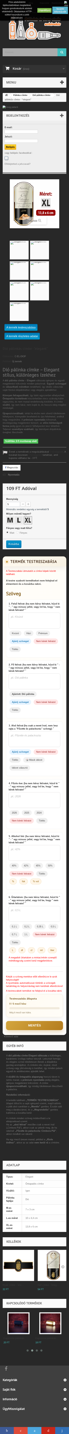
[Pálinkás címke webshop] (34, 28)
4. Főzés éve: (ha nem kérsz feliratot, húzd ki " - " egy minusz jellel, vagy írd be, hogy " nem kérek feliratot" (34, 786)
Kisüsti (15, 633)
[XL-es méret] (28, 521)
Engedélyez (44, 10)
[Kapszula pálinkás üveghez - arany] (47, 1323)
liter (52, 950)
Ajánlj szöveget (20, 641)
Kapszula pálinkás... (12, 1338)
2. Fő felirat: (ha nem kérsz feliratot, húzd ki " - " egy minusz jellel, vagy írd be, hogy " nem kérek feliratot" (34, 667)
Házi (28, 633)
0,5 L (53, 926)
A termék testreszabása (21, 327)
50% (50, 865)
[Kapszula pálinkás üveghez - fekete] (15, 1323)
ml (41, 950)
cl (31, 950)
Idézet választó (20, 767)
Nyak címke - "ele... (13, 1285)
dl (22, 950)
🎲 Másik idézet (34, 760)
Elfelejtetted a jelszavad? (17, 164)
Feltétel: (7, 361)
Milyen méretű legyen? (19, 513)
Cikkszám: (8, 356)
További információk (60, 10)
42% (26, 865)
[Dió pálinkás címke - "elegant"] (19, 250)
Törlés (15, 649)
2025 (26, 812)
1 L (26, 934)
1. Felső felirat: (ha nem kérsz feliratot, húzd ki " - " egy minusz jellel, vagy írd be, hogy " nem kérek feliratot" (34, 606)
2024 (39, 812)
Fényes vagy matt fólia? (19, 528)
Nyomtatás (13, 474)
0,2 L (27, 926)
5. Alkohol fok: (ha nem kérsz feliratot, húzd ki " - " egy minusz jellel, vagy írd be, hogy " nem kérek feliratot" (34, 839)
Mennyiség (12, 499)
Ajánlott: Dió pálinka (23, 694)
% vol (36, 881)
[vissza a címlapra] (6, 95)
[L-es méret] (19, 521)
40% (14, 865)
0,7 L (14, 934)
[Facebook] (6, 158)
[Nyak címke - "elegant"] (18, 1265)
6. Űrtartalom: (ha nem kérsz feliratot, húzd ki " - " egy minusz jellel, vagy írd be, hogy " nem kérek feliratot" (34, 900)
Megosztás (12, 467)
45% (38, 865)
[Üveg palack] (34, 107)
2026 (14, 812)
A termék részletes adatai (22, 336)
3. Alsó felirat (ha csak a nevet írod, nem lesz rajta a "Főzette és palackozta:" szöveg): (33, 727)
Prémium (43, 633)
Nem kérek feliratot (46, 641)
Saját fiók (9, 1389)
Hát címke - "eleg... (48, 1285)
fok (23, 881)
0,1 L (14, 926)
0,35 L (40, 926)
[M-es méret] (11, 521)
